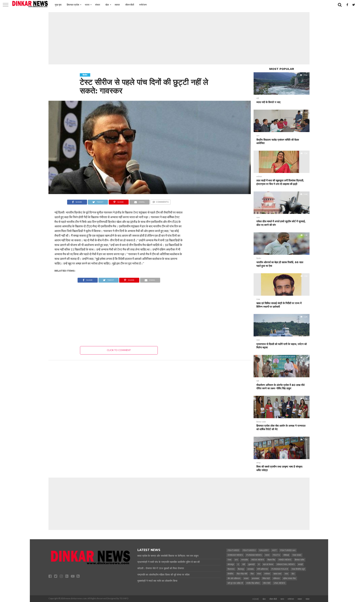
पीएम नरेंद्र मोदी (242, 573)
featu (276, 555)
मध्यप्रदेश (244, 559)
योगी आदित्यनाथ (262, 569)
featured (233, 550)
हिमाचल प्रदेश (73, 4)
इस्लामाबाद (255, 578)
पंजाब (229, 559)
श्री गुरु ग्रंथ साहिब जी (235, 583)
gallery (263, 550)
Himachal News (286, 564)
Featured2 (249, 550)
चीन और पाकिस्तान (234, 578)
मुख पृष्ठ (58, 4)
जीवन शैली (129, 4)
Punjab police (279, 569)
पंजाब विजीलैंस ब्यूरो (298, 569)
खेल (107, 4)
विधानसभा (231, 569)
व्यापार (117, 4)
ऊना (236, 559)
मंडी (243, 564)
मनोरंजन (143, 4)
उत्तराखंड (250, 569)
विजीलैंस (230, 573)
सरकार (246, 578)
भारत (87, 4)
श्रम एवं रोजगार (268, 564)
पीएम (252, 573)
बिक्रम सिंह (271, 559)
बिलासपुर (241, 569)
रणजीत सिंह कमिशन (253, 583)
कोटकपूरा (231, 564)
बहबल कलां (277, 573)
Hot (274, 550)
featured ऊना (287, 550)
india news (257, 559)
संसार (97, 4)
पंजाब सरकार (297, 555)
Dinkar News (235, 555)
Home (255, 599)
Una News (279, 583)
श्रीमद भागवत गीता (289, 578)
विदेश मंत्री (266, 578)
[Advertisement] (179, 38)
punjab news (254, 555)
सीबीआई (286, 555)
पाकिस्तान (276, 578)
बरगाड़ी (300, 564)
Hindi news (285, 559)
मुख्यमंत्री (251, 564)
